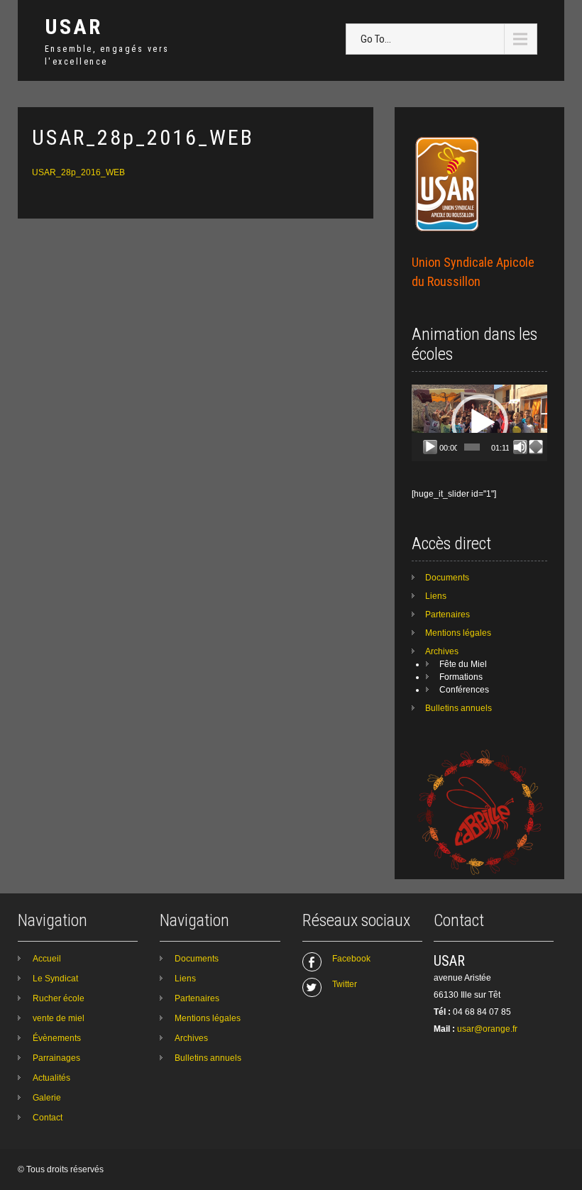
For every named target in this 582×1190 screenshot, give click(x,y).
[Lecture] (430, 447)
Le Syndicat (55, 979)
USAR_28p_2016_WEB (78, 172)
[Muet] (520, 447)
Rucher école (58, 998)
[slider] (472, 447)
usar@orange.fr (487, 1029)
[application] (479, 423)
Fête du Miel (463, 664)
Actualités (51, 1078)
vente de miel (58, 1018)
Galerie (47, 1098)
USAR (73, 26)
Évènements (57, 1038)
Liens (435, 596)
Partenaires (447, 614)
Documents (447, 578)
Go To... (376, 39)
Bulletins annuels (458, 708)
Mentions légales (458, 633)
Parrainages (56, 1058)
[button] (479, 423)
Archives (442, 651)
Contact (47, 1118)
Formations (461, 677)
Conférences (464, 690)
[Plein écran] (536, 447)
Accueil (47, 959)
